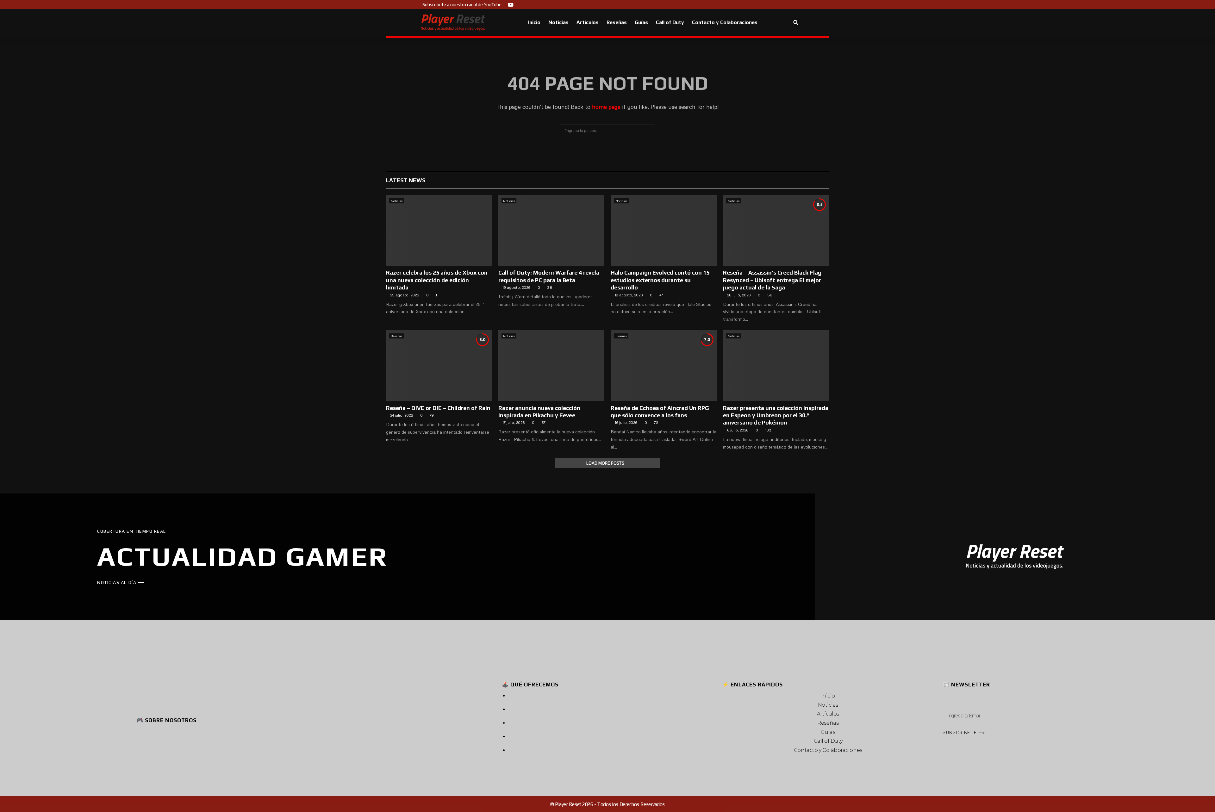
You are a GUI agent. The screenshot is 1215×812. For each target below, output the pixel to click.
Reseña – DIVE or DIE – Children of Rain (438, 408)
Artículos (587, 22)
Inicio (534, 22)
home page (606, 106)
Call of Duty (670, 22)
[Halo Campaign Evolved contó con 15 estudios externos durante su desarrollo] (664, 230)
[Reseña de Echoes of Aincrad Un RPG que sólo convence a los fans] (664, 365)
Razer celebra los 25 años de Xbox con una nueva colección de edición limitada (437, 280)
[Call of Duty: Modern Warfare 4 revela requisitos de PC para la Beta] (551, 230)
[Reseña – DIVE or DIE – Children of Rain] (439, 365)
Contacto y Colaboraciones (724, 22)
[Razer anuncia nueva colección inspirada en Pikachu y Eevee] (551, 365)
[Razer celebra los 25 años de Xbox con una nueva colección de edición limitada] (439, 230)
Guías (641, 22)
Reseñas (617, 22)
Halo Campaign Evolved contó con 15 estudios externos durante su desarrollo (660, 280)
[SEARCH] (648, 130)
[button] (796, 23)
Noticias (558, 22)
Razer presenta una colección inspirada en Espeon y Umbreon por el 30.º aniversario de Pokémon (775, 415)
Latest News (406, 180)
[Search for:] (607, 129)
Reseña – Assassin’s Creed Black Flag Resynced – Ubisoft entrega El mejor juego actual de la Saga (772, 280)
